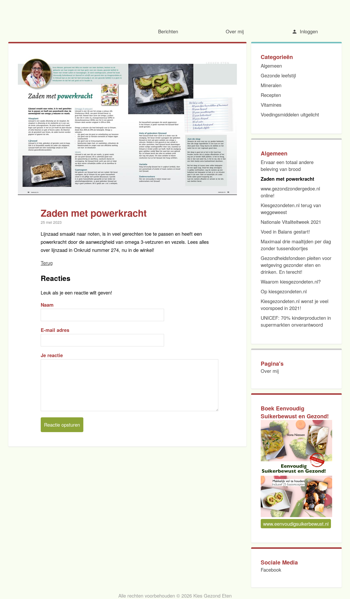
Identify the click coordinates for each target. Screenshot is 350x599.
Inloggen (305, 31)
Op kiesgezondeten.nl (284, 291)
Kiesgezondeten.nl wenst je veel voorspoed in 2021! (294, 304)
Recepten (271, 94)
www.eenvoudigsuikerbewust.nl (296, 523)
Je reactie (52, 355)
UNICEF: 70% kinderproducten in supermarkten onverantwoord (296, 321)
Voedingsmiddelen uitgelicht (290, 114)
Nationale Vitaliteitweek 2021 (291, 221)
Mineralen (271, 85)
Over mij (235, 31)
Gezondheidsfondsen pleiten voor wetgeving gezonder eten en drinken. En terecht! (296, 265)
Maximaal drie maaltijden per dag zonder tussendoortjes (296, 245)
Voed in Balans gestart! (285, 231)
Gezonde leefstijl (278, 75)
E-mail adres (55, 329)
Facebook (271, 569)
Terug (47, 262)
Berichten (168, 31)
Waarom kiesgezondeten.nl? (291, 281)
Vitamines (271, 104)
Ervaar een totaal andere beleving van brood (287, 165)
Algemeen (271, 65)
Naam (47, 304)
